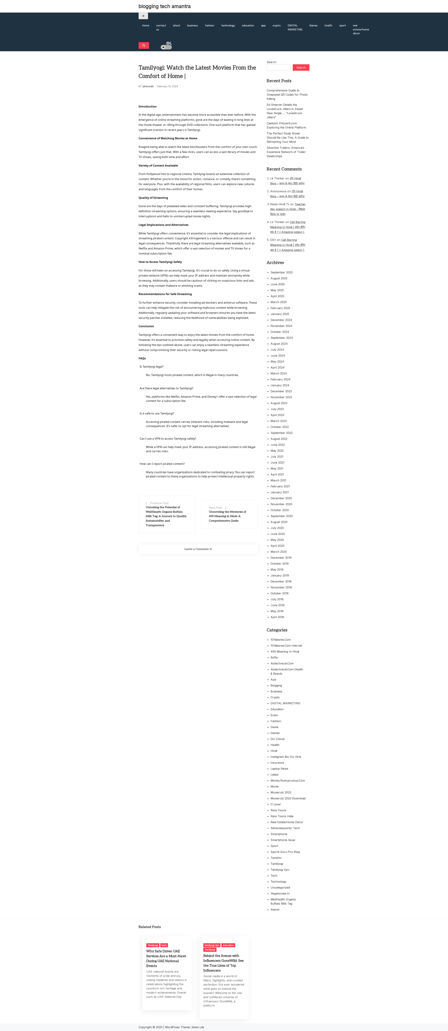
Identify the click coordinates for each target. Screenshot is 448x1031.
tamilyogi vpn (280, 869)
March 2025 (279, 302)
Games (313, 25)
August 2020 (279, 522)
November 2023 (281, 397)
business (192, 25)
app (263, 25)
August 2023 (279, 403)
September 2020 (282, 516)
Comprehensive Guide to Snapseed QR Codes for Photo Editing (287, 95)
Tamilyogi (277, 863)
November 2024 (281, 326)
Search (271, 62)
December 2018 (281, 581)
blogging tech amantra (165, 6)
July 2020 (277, 528)
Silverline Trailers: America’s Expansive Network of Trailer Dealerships (286, 152)
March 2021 (278, 480)
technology (228, 25)
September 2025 (282, 272)
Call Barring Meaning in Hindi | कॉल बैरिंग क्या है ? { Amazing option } (287, 227)
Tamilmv (276, 858)
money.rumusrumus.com (288, 780)
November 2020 (281, 504)
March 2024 (279, 373)
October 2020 (280, 510)
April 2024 (278, 367)
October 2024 (280, 332)
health (328, 25)
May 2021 (277, 468)
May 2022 (277, 450)
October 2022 (280, 427)
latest (176, 25)
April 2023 (277, 415)
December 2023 (281, 391)
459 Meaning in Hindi (285, 651)
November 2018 (281, 587)
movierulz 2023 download (288, 798)
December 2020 (281, 498)
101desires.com (281, 639)
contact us (161, 27)
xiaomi (275, 909)
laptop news (279, 768)
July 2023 (277, 409)
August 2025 (279, 278)
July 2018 (277, 599)
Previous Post (159, 503)
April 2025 (277, 296)
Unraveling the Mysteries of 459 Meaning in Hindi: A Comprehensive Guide (227, 516)
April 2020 (277, 545)
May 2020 (277, 540)
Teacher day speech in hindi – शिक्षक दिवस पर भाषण (288, 209)
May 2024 (277, 361)
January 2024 (280, 385)
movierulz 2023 (281, 792)
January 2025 (280, 314)
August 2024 (279, 343)
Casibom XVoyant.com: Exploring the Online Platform (286, 125)
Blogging (276, 685)
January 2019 (280, 575)
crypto (277, 25)
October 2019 (280, 563)
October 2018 (280, 593)
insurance (277, 762)
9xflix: (274, 657)
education (248, 25)
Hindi (274, 751)
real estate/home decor (361, 29)
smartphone (279, 834)
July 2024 (277, 349)
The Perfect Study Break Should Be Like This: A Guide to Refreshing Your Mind (288, 138)
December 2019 (281, 557)
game (274, 727)
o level (276, 804)
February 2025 (280, 308)
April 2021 (277, 474)
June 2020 (278, 534)
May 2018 (277, 611)
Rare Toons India (282, 816)
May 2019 (277, 569)
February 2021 (280, 486)
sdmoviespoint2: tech (285, 828)
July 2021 (277, 456)
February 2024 (280, 379)
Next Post (215, 507)
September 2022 (282, 433)
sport (342, 25)
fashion (209, 25)
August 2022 (279, 439)
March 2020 (279, 551)
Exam (274, 715)
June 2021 (277, 462)
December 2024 (281, 320)
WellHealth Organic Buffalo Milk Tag (283, 901)
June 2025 (278, 284)
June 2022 (278, 444)
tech (274, 875)
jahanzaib (148, 86)
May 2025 (277, 290)
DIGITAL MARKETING (295, 27)
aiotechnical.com (282, 663)
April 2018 (277, 617)
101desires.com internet (286, 645)
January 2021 (280, 492)
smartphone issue (283, 840)
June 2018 (278, 605)
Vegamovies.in (280, 893)
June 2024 (278, 355)
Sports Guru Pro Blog (285, 852)
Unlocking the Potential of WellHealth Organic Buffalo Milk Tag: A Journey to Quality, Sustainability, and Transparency (166, 516)
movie (275, 786)
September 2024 (282, 337)
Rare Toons (278, 810)
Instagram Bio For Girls (286, 756)
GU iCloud (277, 739)
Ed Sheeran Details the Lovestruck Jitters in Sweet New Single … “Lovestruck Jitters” (285, 111)
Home (145, 25)
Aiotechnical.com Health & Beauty (287, 671)
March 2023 (279, 421)
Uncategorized (280, 887)
